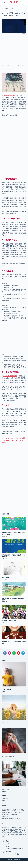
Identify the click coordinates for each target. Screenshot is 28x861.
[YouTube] (18, 653)
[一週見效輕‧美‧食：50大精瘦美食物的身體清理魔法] (14, 632)
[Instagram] (9, 653)
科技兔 (4, 801)
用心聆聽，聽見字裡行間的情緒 (8, 756)
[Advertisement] (14, 49)
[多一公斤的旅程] (14, 568)
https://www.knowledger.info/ (14, 848)
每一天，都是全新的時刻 (10, 95)
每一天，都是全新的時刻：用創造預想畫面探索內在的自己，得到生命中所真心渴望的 (14, 440)
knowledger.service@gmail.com (15, 854)
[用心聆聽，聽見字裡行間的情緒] (14, 740)
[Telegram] (23, 653)
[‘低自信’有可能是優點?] (14, 674)
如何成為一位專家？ (6, 789)
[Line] (14, 653)
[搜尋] (25, 2)
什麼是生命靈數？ (5, 722)
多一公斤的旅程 (5, 577)
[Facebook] (5, 653)
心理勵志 (18, 65)
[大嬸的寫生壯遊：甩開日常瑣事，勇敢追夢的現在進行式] (14, 589)
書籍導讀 (22, 65)
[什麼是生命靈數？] (14, 707)
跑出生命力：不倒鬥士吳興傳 (9, 620)
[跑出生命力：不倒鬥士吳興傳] (14, 612)
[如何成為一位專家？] (14, 773)
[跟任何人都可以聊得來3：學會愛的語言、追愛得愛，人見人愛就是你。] (14, 523)
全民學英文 (5, 799)
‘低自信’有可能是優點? (6, 689)
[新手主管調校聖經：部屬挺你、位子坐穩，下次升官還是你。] (14, 546)
